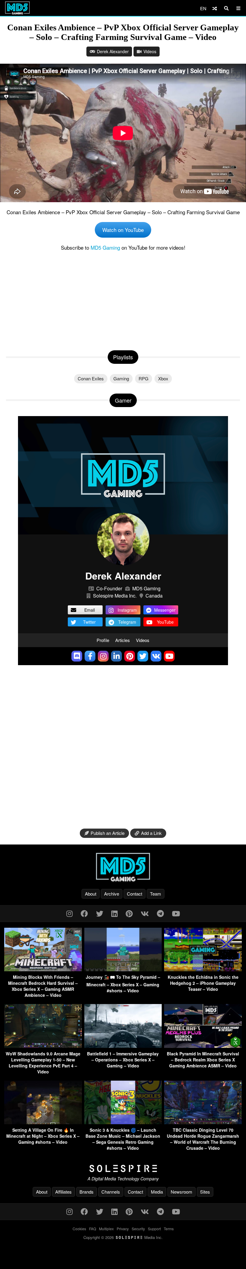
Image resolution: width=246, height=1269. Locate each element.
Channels (110, 1191)
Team (155, 893)
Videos (149, 51)
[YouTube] (176, 913)
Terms (169, 1228)
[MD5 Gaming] (123, 867)
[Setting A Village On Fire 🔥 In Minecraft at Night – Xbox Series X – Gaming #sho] (43, 1122)
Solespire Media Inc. (114, 595)
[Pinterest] (129, 913)
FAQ (92, 1228)
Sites (205, 1191)
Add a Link (151, 833)
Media (157, 1191)
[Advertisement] (123, 299)
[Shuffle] (214, 8)
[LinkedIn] (114, 913)
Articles (122, 640)
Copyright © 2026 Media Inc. (123, 1237)
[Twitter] (99, 913)
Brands (87, 1191)
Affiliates (63, 1191)
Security (138, 1228)
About (90, 893)
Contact (134, 893)
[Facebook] (84, 913)
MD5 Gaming (105, 247)
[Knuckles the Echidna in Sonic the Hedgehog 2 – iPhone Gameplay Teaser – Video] (203, 969)
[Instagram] (69, 913)
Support (154, 1228)
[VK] (145, 913)
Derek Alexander (113, 51)
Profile (103, 640)
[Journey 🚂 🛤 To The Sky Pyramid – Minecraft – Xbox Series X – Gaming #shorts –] (123, 969)
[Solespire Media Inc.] (123, 1169)
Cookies (79, 1228)
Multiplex (106, 1228)
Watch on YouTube (123, 229)
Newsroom (181, 1191)
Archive (111, 893)
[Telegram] (160, 913)
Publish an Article (107, 833)
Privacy (123, 1228)
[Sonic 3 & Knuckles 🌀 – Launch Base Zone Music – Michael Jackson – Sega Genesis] (123, 1122)
